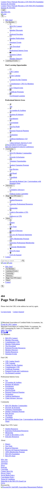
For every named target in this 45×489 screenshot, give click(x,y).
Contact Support (18, 312)
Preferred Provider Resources (15, 348)
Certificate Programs (17, 92)
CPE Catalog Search (12, 361)
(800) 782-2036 (6, 330)
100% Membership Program (19, 239)
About (8, 218)
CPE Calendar (10, 363)
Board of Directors (16, 231)
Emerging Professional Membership (22, 243)
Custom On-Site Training (18, 80)
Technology (14, 135)
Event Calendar (15, 76)
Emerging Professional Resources (21, 204)
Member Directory (16, 59)
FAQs (3, 483)
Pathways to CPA (16, 216)
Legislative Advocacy (17, 190)
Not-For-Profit (15, 127)
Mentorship (13, 208)
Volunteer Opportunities (18, 161)
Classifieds (13, 177)
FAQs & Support (15, 255)
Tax (11, 106)
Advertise (4, 463)
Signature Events (15, 42)
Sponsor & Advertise (8, 4)
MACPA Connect (16, 26)
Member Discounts (16, 30)
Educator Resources (12, 437)
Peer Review (14, 169)
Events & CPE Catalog (9, 324)
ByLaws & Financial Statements (21, 235)
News (9, 2)
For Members (10, 22)
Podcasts (15, 2)
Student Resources (16, 200)
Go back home (6, 312)
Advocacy (9, 185)
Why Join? (9, 20)
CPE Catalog (14, 72)
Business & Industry (17, 114)
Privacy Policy (6, 473)
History (12, 222)
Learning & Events (12, 61)
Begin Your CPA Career (13, 196)
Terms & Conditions (8, 479)
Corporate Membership (18, 247)
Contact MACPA (7, 471)
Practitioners (14, 118)
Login (3, 10)
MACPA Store (15, 251)
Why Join (4, 459)
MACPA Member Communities (21, 153)
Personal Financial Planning (19, 131)
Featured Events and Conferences (16, 371)
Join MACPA (5, 12)
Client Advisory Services (13, 398)
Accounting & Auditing (18, 110)
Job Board (13, 173)
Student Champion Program (19, 165)
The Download (15, 46)
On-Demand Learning (17, 96)
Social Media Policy (8, 475)
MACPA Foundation (36, 2)
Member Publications (17, 38)
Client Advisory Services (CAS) (21, 143)
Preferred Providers (16, 34)
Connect (4, 2)
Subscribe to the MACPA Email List (13, 481)
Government (14, 123)
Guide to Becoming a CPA (19, 212)
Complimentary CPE (12, 342)
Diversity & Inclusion (17, 157)
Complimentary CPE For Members (22, 84)
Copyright (4, 469)
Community (10, 149)
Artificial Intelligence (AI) (19, 139)
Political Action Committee (19, 194)
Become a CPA (23, 2)
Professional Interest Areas (19, 50)
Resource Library (16, 54)
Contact (8, 257)
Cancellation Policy (7, 477)
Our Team (13, 227)
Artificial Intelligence (12, 396)
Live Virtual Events (16, 88)
